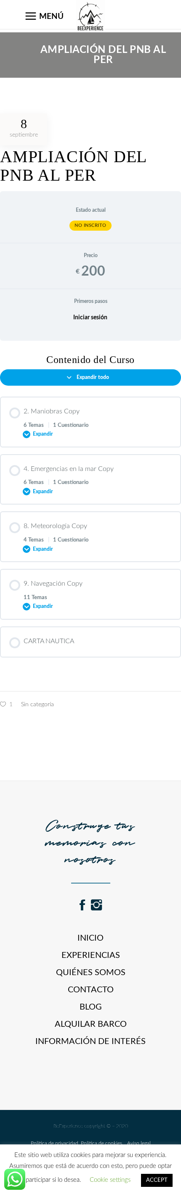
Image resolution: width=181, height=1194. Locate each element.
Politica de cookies (100, 1143)
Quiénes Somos (90, 972)
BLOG (91, 1007)
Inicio (90, 938)
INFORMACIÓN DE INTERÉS (90, 1041)
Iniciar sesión (90, 318)
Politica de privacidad (54, 1143)
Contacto (91, 990)
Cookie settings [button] (110, 1180)
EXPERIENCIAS (90, 955)
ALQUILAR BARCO (91, 1024)
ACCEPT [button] (157, 1180)
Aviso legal (136, 1143)
